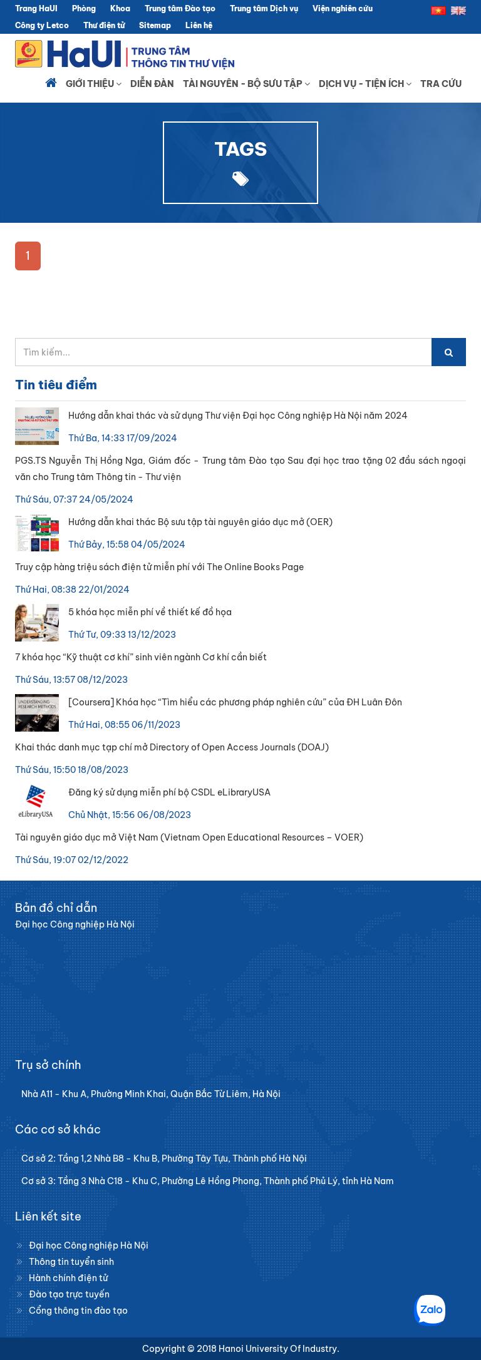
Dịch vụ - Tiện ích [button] (362, 83)
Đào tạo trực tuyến (69, 1294)
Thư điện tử (104, 25)
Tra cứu (441, 83)
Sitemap (155, 25)
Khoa (120, 8)
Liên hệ (198, 25)
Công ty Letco (42, 25)
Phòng (84, 8)
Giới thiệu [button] (91, 83)
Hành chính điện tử (68, 1278)
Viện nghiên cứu (343, 8)
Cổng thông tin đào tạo (78, 1310)
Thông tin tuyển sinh (71, 1261)
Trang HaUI (36, 8)
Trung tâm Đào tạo (180, 8)
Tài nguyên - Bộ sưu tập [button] (243, 83)
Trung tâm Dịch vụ (264, 8)
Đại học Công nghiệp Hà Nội (88, 1245)
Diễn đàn (152, 83)
